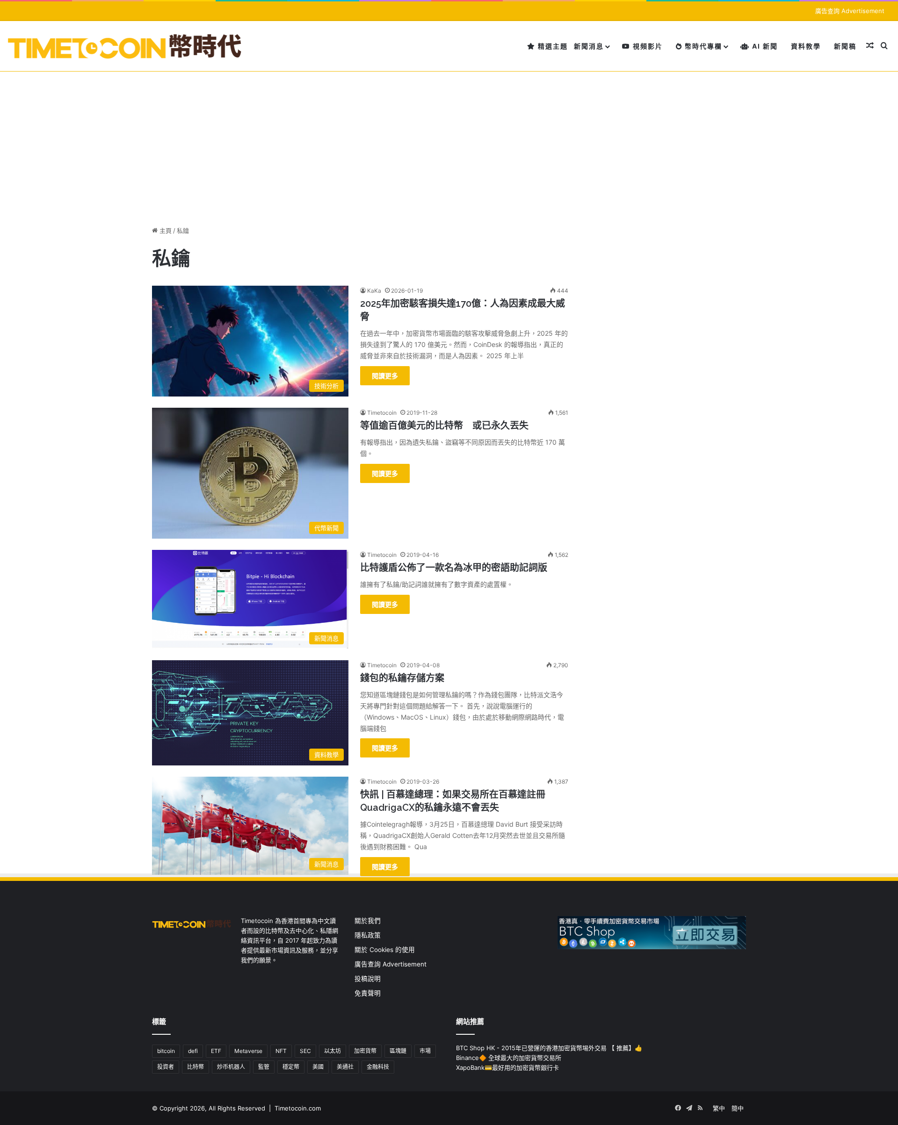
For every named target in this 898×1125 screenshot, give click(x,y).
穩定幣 (290, 1066)
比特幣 (195, 1066)
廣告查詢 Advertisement (850, 10)
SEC (305, 1050)
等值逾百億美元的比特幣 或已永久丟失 (444, 425)
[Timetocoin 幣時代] (125, 46)
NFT (281, 1050)
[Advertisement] (449, 141)
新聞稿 (845, 46)
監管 (263, 1066)
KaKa (374, 290)
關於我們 (368, 920)
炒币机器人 (231, 1066)
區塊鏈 (398, 1050)
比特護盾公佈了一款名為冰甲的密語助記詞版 (453, 567)
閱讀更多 (385, 376)
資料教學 (806, 46)
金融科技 (378, 1066)
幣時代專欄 (702, 46)
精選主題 (552, 46)
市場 (425, 1050)
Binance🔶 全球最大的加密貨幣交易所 (508, 1057)
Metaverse (248, 1050)
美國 (318, 1066)
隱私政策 (368, 935)
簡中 (737, 1108)
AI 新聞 (764, 46)
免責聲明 (368, 993)
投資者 (165, 1066)
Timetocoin (382, 412)
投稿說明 (368, 978)
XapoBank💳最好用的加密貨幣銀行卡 (507, 1067)
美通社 (345, 1066)
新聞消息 (589, 46)
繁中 (719, 1108)
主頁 (165, 230)
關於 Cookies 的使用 (385, 949)
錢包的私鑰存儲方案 (402, 678)
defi (193, 1050)
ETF (216, 1050)
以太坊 (332, 1050)
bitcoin (166, 1050)
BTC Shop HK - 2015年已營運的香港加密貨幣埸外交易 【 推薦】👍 (549, 1048)
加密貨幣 (365, 1050)
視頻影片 (646, 46)
